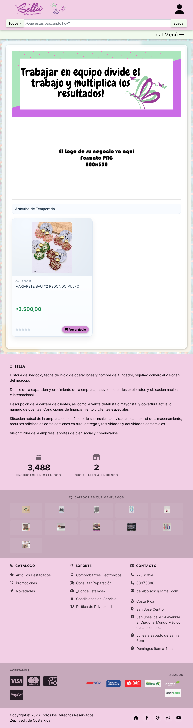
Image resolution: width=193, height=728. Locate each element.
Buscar (179, 23)
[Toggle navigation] (179, 9)
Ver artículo (77, 329)
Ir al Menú (166, 35)
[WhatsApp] (168, 717)
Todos (13, 23)
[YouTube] (178, 717)
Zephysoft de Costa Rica (30, 720)
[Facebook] (146, 717)
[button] (24, 158)
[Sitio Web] (135, 717)
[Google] (157, 717)
